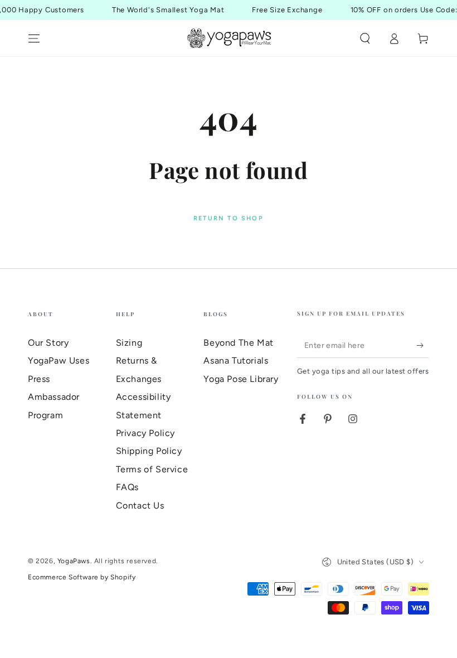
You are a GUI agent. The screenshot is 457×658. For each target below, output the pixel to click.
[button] (365, 38)
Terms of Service (152, 469)
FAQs (127, 487)
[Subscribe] (422, 345)
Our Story (48, 342)
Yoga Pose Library (240, 379)
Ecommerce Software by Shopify (81, 577)
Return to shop (228, 218)
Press (39, 379)
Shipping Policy (149, 451)
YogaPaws (73, 561)
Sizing (129, 342)
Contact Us (140, 505)
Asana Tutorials (235, 360)
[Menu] (34, 38)
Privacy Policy (145, 433)
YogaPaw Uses (58, 360)
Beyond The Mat (238, 342)
